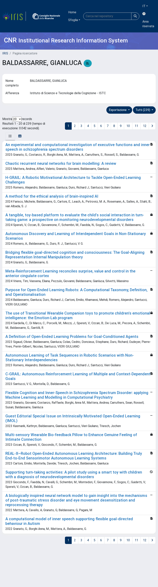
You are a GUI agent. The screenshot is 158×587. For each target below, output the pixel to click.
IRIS (5, 53)
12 (144, 126)
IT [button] (143, 6)
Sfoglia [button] (73, 20)
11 (136, 126)
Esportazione (118, 110)
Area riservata (148, 24)
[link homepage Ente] (46, 16)
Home (72, 12)
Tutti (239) (143, 110)
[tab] (10, 136)
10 (128, 126)
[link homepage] (14, 16)
